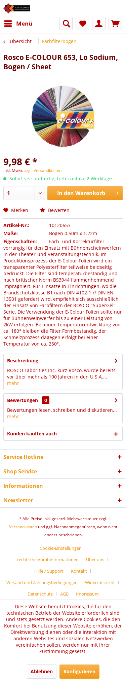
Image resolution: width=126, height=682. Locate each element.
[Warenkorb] (115, 23)
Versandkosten (23, 527)
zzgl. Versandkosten (42, 170)
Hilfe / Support (49, 571)
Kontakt (79, 571)
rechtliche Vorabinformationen (48, 560)
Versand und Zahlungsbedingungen (42, 582)
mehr (13, 383)
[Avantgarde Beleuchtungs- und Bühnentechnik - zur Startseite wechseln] (16, 8)
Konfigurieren (79, 671)
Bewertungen (22, 400)
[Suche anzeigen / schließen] (66, 23)
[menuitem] (18, 23)
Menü (24, 23)
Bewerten (58, 210)
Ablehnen (42, 671)
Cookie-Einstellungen (61, 548)
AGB (64, 594)
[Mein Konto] (99, 23)
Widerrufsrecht (100, 582)
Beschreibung (22, 360)
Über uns (95, 560)
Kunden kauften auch (32, 433)
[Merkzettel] (82, 23)
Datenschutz (40, 594)
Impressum (87, 594)
